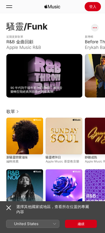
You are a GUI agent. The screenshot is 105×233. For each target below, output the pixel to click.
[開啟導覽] (9, 6)
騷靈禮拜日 (53, 157)
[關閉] (8, 207)
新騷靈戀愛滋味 (17, 157)
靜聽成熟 (91, 157)
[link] (12, 111)
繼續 (81, 224)
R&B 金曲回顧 (16, 37)
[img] (52, 6)
